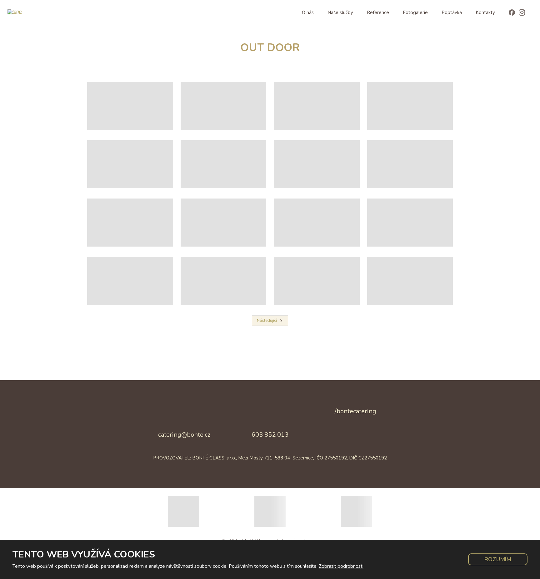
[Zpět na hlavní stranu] (41, 11)
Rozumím (497, 559)
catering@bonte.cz (184, 434)
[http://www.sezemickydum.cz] (270, 511)
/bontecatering (355, 411)
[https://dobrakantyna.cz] (356, 511)
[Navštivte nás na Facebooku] (512, 13)
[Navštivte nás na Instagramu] (522, 13)
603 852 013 (270, 434)
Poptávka (452, 12)
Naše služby (340, 12)
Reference (378, 12)
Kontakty (485, 12)
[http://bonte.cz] (183, 511)
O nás (308, 12)
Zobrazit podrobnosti (341, 566)
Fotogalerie (415, 12)
